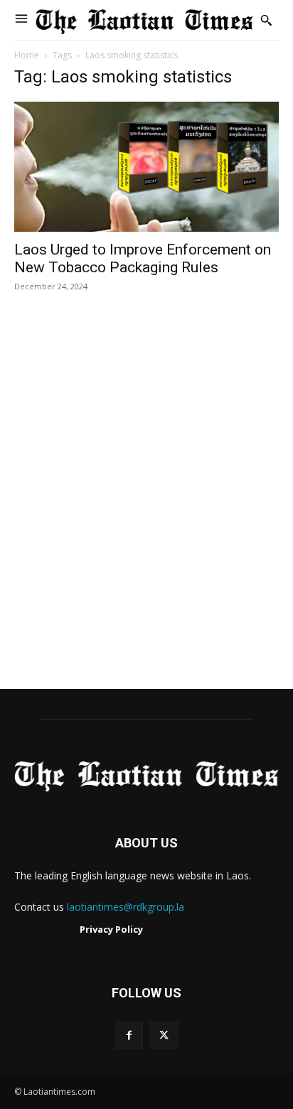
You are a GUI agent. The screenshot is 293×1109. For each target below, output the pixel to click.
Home (26, 55)
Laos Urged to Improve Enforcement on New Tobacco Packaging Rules (142, 258)
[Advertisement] (146, 505)
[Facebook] (129, 1035)
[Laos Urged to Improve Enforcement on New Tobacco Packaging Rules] (146, 166)
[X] (164, 1035)
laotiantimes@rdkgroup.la (125, 907)
